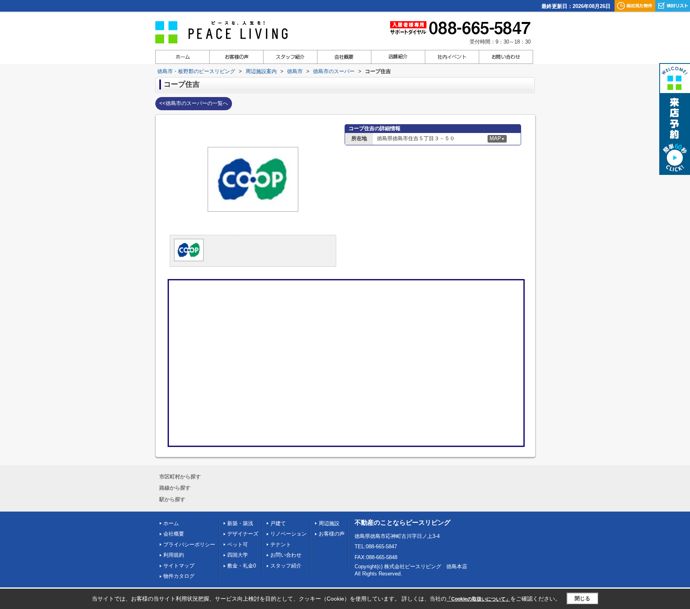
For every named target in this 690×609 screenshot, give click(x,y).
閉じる (582, 598)
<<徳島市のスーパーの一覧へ (193, 103)
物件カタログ (178, 576)
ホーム (171, 523)
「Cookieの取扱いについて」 (478, 599)
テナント (280, 545)
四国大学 (237, 555)
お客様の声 (332, 534)
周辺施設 (329, 523)
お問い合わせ (285, 555)
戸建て (278, 523)
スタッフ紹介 (285, 566)
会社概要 (173, 534)
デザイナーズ (242, 534)
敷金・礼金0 (241, 566)
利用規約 (173, 555)
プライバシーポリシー (189, 545)
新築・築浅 (240, 523)
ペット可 (237, 545)
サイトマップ (178, 566)
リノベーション (288, 534)
